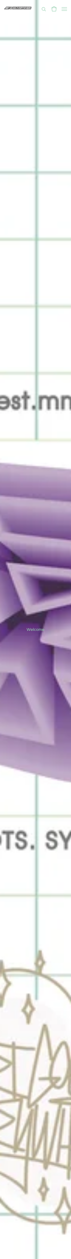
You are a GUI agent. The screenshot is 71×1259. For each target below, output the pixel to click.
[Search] (44, 9)
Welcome (35, 629)
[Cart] (54, 9)
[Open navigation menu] (64, 9)
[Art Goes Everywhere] (18, 9)
